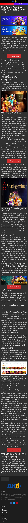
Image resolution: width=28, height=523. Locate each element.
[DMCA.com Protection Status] (5, 479)
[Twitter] (14, 503)
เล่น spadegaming (14, 56)
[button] (3, 1)
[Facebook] (11, 503)
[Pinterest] (17, 503)
